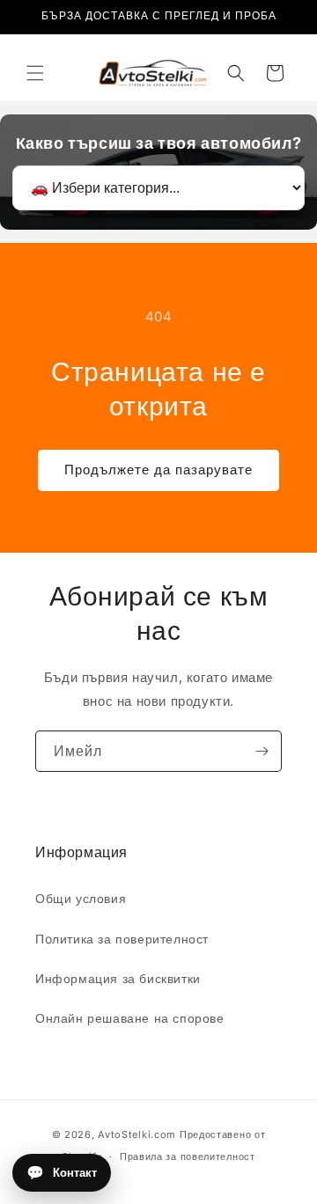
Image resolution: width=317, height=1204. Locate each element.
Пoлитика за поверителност (122, 938)
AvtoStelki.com (137, 1134)
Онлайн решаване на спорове (130, 1017)
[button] (35, 73)
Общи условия (80, 898)
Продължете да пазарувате (158, 469)
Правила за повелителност (187, 1156)
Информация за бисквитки (118, 978)
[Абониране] (261, 751)
